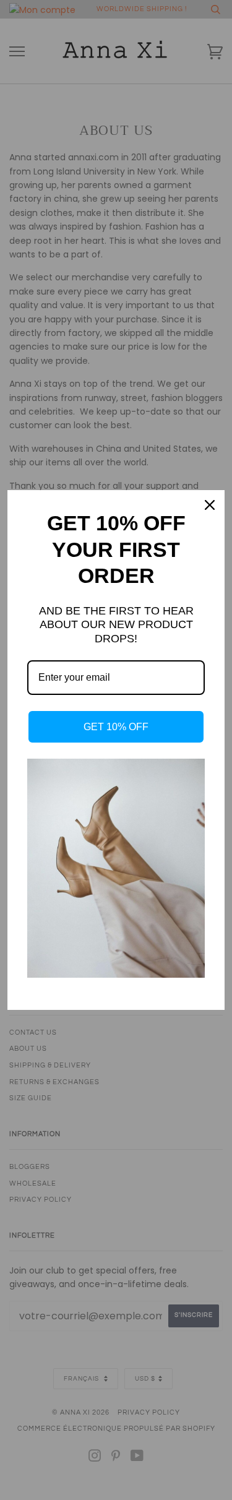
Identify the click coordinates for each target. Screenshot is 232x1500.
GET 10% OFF (116, 727)
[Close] (210, 505)
